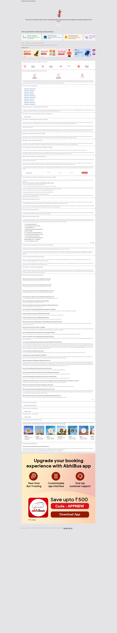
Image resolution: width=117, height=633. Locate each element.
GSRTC (70, 436)
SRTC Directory (60, 423)
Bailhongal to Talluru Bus (29, 99)
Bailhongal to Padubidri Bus (29, 104)
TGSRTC (37, 436)
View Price (85, 172)
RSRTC (81, 436)
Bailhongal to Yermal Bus (29, 90)
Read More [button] (56, 45)
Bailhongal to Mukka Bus (29, 93)
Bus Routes (28, 42)
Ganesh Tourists (78, 109)
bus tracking (60, 369)
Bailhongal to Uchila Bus (29, 100)
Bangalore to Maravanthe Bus (30, 405)
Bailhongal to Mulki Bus (29, 92)
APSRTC (26, 436)
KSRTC (48, 436)
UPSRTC (92, 436)
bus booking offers (81, 251)
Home (23, 42)
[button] (31, 66)
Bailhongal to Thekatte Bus (29, 95)
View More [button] (92, 242)
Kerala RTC (60, 436)
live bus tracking (31, 260)
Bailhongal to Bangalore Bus (30, 88)
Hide (92, 399)
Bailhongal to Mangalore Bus (30, 97)
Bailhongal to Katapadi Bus (29, 102)
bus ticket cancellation (80, 347)
